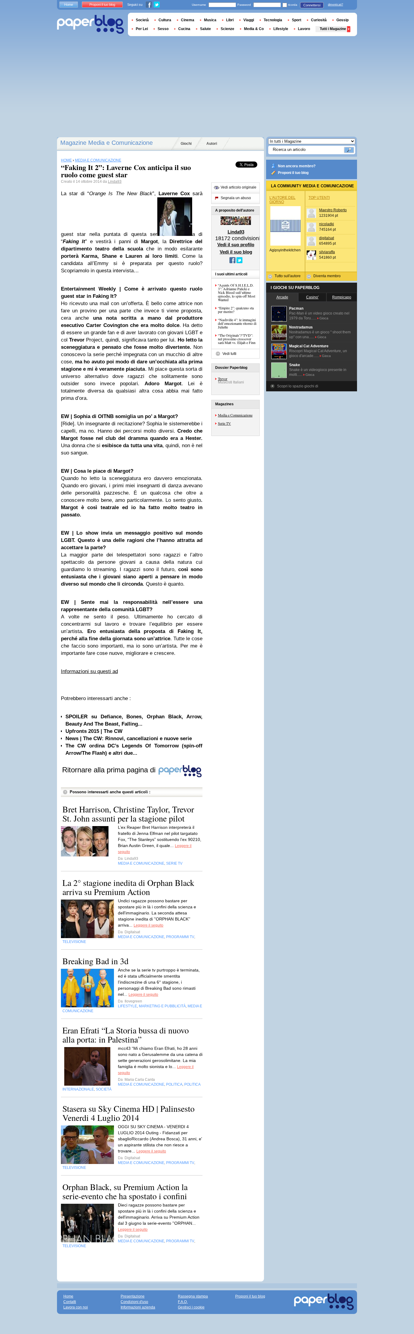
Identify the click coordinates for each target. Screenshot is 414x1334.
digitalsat (326, 238)
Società (142, 20)
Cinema (187, 20)
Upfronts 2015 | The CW (93, 731)
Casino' (312, 297)
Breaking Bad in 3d (95, 961)
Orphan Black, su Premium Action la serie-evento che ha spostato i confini (125, 1191)
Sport (296, 20)
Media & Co (254, 29)
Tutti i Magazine (333, 29)
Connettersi (311, 5)
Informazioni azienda (138, 1307)
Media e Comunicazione (235, 415)
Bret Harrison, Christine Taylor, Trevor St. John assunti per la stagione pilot (128, 813)
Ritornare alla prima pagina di (110, 770)
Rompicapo (341, 297)
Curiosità (319, 20)
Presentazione (133, 1296)
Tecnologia (273, 20)
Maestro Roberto (333, 210)
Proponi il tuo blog (293, 173)
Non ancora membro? (297, 166)
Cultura (165, 20)
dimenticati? (335, 4)
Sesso (163, 29)
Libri (230, 20)
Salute (205, 29)
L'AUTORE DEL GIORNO (282, 200)
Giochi (186, 143)
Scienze (227, 29)
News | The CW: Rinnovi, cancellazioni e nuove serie (128, 738)
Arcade (282, 297)
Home (68, 4)
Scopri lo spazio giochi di (297, 386)
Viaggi (248, 20)
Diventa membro (327, 276)
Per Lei (142, 29)
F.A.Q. (183, 1302)
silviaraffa (327, 252)
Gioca (323, 318)
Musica (210, 20)
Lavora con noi (75, 1307)
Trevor (222, 378)
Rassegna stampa (193, 1296)
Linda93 (115, 181)
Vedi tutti (229, 354)
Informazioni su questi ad (89, 671)
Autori (211, 143)
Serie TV (224, 423)
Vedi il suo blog (236, 251)
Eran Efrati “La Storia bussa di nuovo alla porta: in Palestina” (125, 1034)
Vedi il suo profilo (235, 244)
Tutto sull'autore (288, 276)
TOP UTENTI (319, 198)
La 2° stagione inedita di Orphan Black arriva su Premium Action (128, 887)
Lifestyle (280, 29)
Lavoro (304, 29)
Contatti (69, 1302)
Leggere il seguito (148, 925)
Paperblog (90, 24)
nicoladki (326, 224)
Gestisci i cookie (191, 1307)
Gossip (342, 20)
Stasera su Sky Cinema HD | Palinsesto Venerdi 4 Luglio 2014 (128, 1113)
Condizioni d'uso (134, 1302)
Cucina (184, 29)
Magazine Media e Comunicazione (106, 142)
